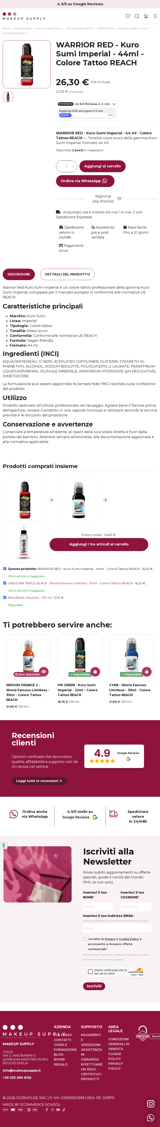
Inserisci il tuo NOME (95, 895)
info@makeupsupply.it (22, 1070)
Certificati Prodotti (91, 1076)
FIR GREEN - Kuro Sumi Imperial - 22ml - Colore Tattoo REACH (78, 690)
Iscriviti (94, 986)
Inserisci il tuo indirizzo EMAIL (108, 916)
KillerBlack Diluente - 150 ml (30, 597)
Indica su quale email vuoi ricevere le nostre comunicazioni (115, 920)
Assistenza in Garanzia (91, 1054)
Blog (58, 1054)
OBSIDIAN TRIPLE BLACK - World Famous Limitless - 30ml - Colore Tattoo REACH (70, 583)
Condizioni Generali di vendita (118, 1044)
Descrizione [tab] (19, 274)
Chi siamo (63, 1035)
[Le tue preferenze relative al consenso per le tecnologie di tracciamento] (3, 845)
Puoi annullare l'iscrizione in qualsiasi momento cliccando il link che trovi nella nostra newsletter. (116, 957)
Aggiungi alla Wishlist (103, 199)
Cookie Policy (129, 939)
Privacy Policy (115, 1066)
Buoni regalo (61, 1061)
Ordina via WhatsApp (81, 181)
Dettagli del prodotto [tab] (67, 274)
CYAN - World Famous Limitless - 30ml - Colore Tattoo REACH (130, 690)
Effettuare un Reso (91, 1066)
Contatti (62, 1040)
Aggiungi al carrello (102, 166)
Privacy (110, 939)
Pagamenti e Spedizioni (91, 1040)
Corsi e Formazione (65, 1047)
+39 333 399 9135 (17, 1078)
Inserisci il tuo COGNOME (132, 895)
